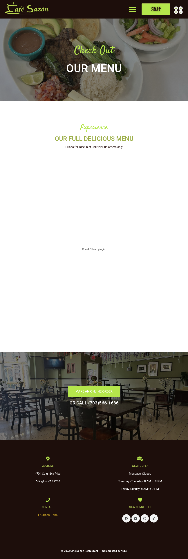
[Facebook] (176, 8)
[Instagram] (176, 12)
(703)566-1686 (48, 515)
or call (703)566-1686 (94, 403)
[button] (132, 9)
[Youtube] (181, 8)
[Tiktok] (181, 12)
